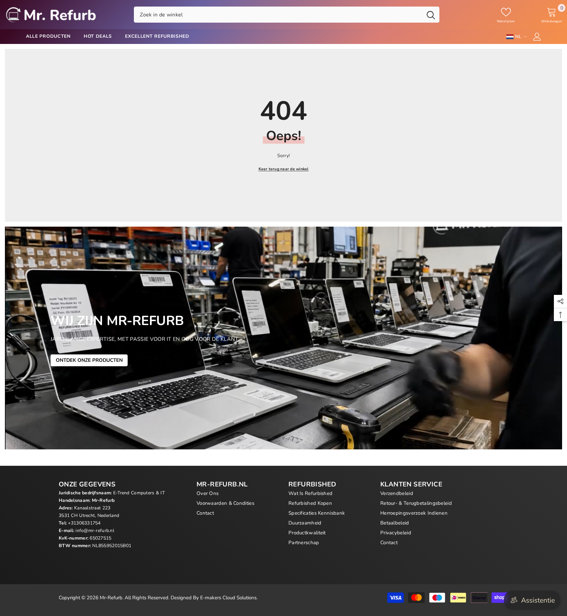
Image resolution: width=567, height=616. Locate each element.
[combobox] (278, 14)
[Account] (537, 37)
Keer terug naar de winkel (284, 169)
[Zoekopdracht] (286, 14)
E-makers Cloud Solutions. (229, 597)
